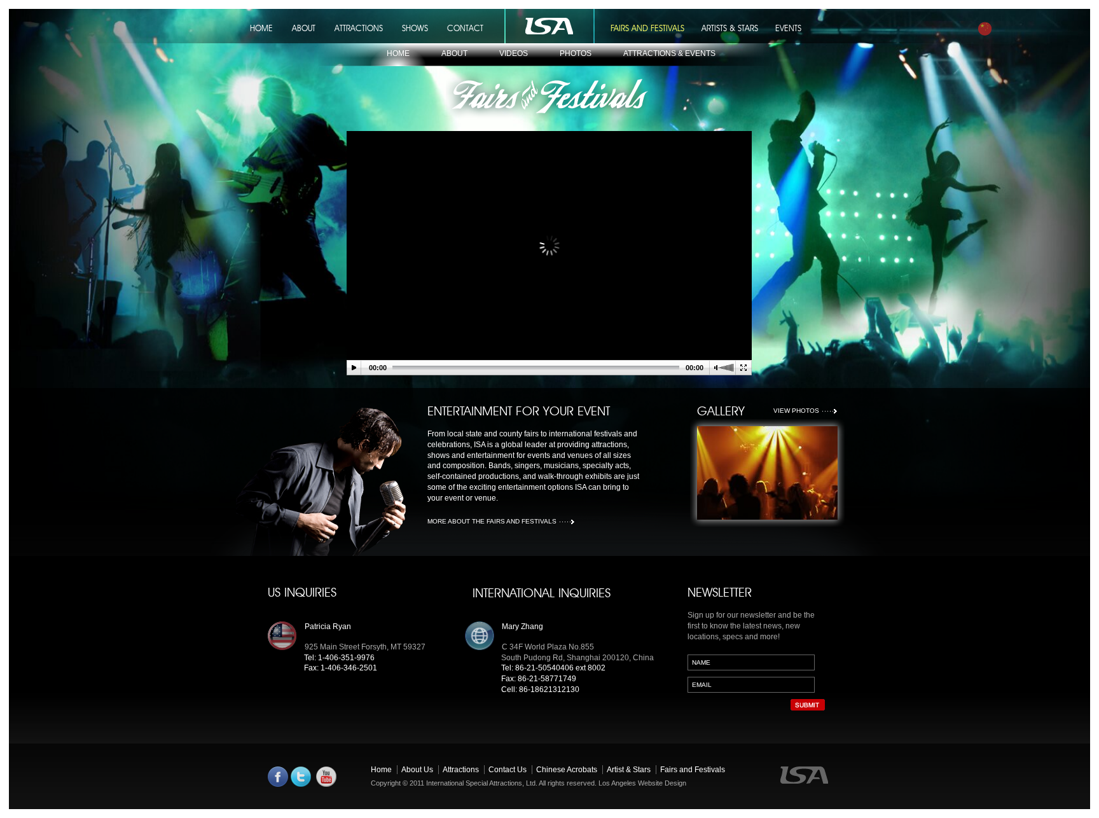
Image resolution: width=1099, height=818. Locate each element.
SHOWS (415, 28)
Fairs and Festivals (692, 769)
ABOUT (303, 28)
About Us (417, 769)
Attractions (461, 769)
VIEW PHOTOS (796, 410)
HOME (261, 28)
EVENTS (788, 28)
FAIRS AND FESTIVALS (647, 28)
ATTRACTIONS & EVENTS (669, 53)
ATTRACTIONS (359, 28)
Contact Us (507, 769)
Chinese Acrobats (566, 769)
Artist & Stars (629, 769)
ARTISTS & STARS (730, 28)
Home (381, 769)
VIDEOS (513, 53)
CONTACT (465, 28)
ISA (547, 28)
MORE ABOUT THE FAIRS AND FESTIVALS (491, 521)
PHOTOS (575, 53)
